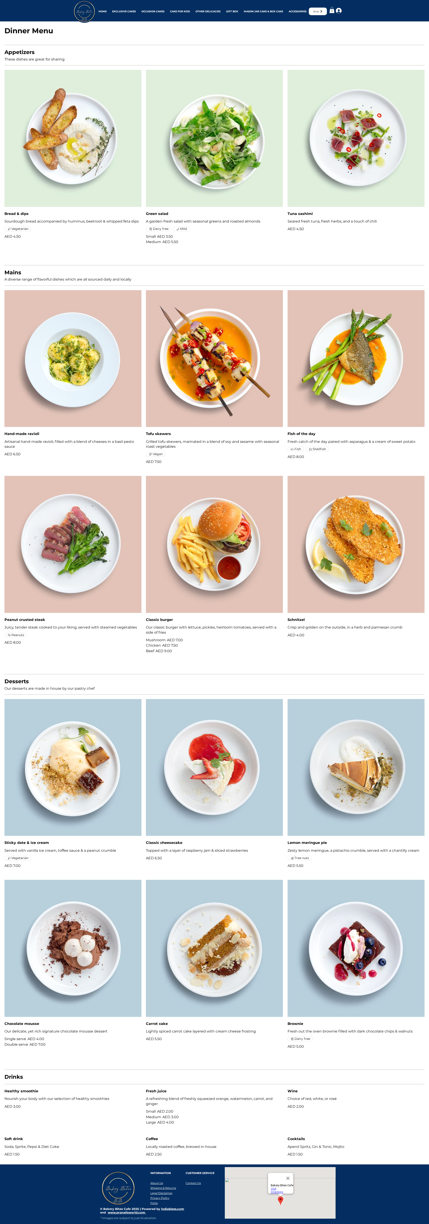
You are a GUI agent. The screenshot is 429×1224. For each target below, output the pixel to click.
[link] (331, 10)
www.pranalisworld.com (127, 1212)
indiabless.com (172, 1209)
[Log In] (338, 10)
